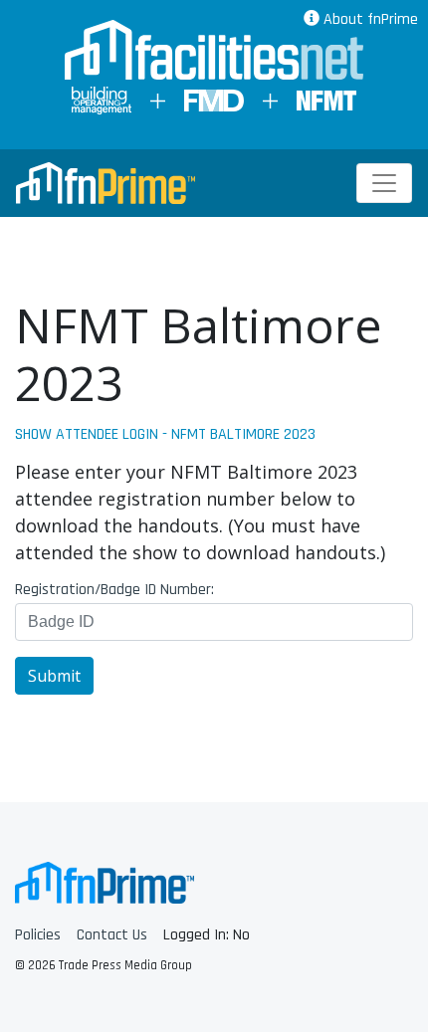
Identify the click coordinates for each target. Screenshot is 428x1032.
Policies (38, 935)
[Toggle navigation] (384, 183)
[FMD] (214, 100)
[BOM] (101, 100)
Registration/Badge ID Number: (114, 590)
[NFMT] (326, 100)
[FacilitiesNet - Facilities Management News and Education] (214, 52)
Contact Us (112, 935)
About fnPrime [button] (369, 19)
